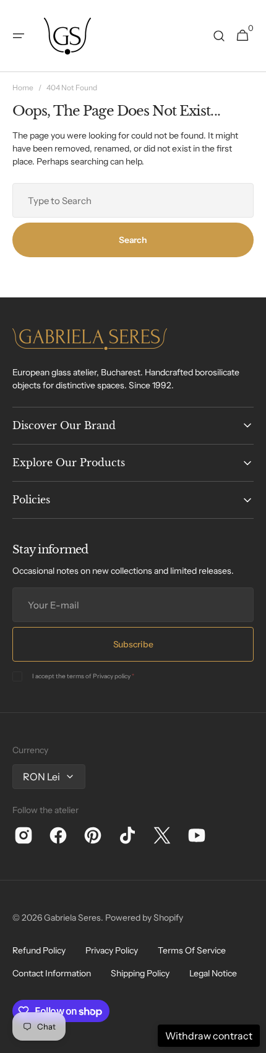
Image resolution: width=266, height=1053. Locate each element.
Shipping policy (140, 973)
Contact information (51, 973)
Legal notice (213, 973)
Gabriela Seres (72, 917)
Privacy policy (112, 676)
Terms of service (192, 950)
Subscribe (133, 644)
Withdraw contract (208, 1036)
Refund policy (39, 950)
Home (22, 87)
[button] (18, 35)
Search (133, 239)
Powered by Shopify (144, 917)
